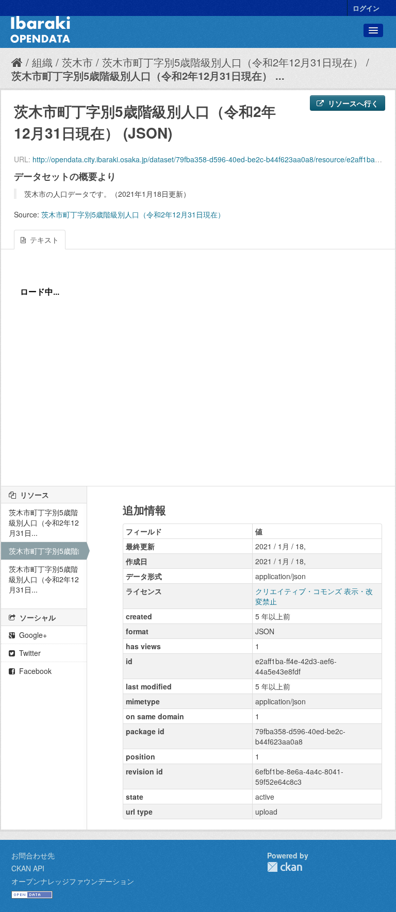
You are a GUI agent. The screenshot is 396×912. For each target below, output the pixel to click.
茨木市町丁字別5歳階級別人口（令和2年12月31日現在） (232, 62)
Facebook (34, 671)
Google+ (32, 635)
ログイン (366, 8)
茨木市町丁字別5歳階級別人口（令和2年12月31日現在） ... (148, 75)
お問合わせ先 (33, 855)
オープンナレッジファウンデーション (72, 881)
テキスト (43, 239)
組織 (42, 62)
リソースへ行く (352, 103)
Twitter (29, 653)
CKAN (284, 867)
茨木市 (77, 62)
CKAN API (27, 868)
